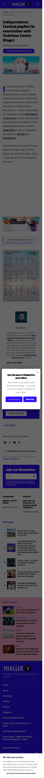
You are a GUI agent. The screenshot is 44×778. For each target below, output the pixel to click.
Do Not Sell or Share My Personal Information (21, 773)
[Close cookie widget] (39, 756)
